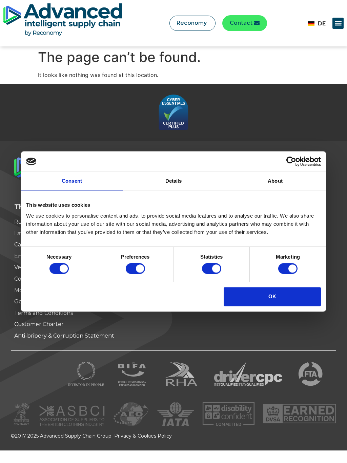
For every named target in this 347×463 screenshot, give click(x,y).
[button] (338, 23)
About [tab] (275, 181)
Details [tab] (173, 181)
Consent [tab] (72, 181)
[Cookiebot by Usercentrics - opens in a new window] (291, 161)
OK (272, 296)
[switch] (135, 268)
